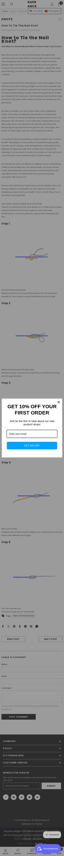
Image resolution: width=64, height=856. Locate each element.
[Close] (58, 402)
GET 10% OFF (32, 445)
